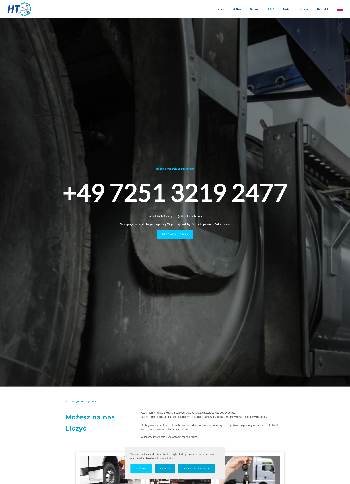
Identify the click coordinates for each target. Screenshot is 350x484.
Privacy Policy (165, 458)
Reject (165, 468)
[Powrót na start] (20, 9)
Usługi (254, 9)
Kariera (303, 9)
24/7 (271, 9)
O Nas (237, 9)
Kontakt (322, 9)
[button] (340, 9)
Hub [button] (286, 9)
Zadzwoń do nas (175, 234)
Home (220, 9)
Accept (141, 468)
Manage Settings (196, 468)
